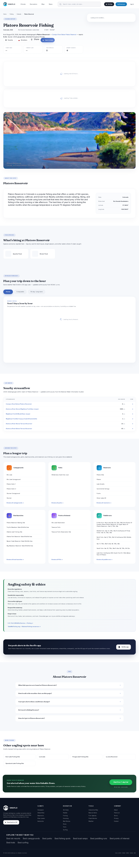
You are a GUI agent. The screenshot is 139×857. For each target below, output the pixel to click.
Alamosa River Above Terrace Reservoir (19, 423)
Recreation (33, 4)
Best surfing (23, 842)
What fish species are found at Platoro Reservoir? (37, 685)
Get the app (123, 647)
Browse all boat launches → (15, 559)
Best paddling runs (98, 838)
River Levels (41, 818)
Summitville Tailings (103, 489)
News (51, 4)
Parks (64, 824)
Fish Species (92, 815)
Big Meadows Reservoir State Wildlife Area (20, 546)
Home (5, 14)
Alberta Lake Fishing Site (14, 532)
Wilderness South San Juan (60, 475)
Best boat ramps (80, 838)
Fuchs (99, 493)
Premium (117, 812)
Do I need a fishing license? (28, 710)
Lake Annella (100, 484)
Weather (91, 821)
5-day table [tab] (20, 291)
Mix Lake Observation (58, 522)
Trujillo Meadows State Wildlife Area (18, 527)
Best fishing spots (62, 838)
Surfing (65, 829)
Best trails (11, 842)
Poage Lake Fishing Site (80, 756)
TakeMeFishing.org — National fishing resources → (24, 626)
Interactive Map (93, 810)
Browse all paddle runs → (104, 559)
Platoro (99, 479)
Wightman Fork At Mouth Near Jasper (18, 414)
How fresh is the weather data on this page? (35, 693)
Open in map (48, 40)
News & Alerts (93, 812)
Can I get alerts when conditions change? (34, 702)
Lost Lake (42, 756)
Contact (116, 821)
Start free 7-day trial (120, 782)
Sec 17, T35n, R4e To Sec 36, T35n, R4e (108, 543)
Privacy (116, 818)
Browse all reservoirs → (104, 503)
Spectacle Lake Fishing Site (15, 763)
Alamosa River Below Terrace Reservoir (19, 428)
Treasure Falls (56, 527)
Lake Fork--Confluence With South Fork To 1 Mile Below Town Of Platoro (113, 553)
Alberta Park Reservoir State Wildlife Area (19, 536)
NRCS (127, 853)
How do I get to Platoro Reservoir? (31, 718)
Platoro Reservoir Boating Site (16, 522)
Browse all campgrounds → (15, 503)
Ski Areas (66, 810)
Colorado (19, 14)
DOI (135, 853)
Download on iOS (12, 822)
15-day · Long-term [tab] (37, 291)
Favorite (9, 40)
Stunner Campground (13, 493)
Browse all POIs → (57, 559)
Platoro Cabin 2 (11, 489)
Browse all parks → (57, 503)
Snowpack (40, 810)
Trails (64, 827)
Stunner (9, 498)
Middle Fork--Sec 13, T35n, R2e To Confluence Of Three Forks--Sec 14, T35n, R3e (113, 531)
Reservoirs (40, 815)
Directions (22, 40)
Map (43, 4)
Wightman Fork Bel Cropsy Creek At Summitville (21, 419)
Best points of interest (119, 838)
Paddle (65, 812)
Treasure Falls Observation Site (61, 532)
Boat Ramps (66, 821)
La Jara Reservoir (112, 756)
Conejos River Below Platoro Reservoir (64, 34)
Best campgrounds (31, 838)
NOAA (123, 853)
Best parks (47, 838)
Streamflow (40, 812)
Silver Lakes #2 (101, 498)
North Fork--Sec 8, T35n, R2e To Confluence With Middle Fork (114, 538)
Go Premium (121, 4)
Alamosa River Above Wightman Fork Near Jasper (22, 409)
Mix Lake (9, 475)
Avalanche (40, 821)
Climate (23, 4)
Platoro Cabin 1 (11, 484)
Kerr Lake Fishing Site (13, 756)
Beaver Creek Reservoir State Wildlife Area (19, 541)
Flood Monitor (93, 818)
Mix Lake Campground (13, 479)
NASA (131, 853)
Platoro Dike (100, 475)
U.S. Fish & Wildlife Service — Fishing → (20, 623)
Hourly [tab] (8, 291)
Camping (66, 818)
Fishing (12, 14)
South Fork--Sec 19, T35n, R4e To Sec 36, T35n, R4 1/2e (113, 548)
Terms (116, 815)
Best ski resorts (13, 838)
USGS (119, 853)
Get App (110, 4)
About (116, 810)
